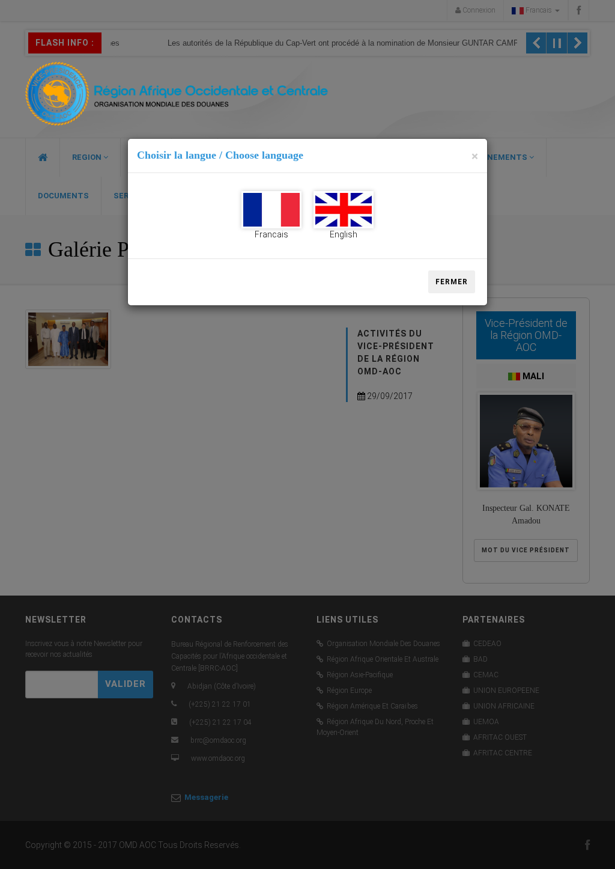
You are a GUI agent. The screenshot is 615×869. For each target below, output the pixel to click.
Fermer (451, 282)
